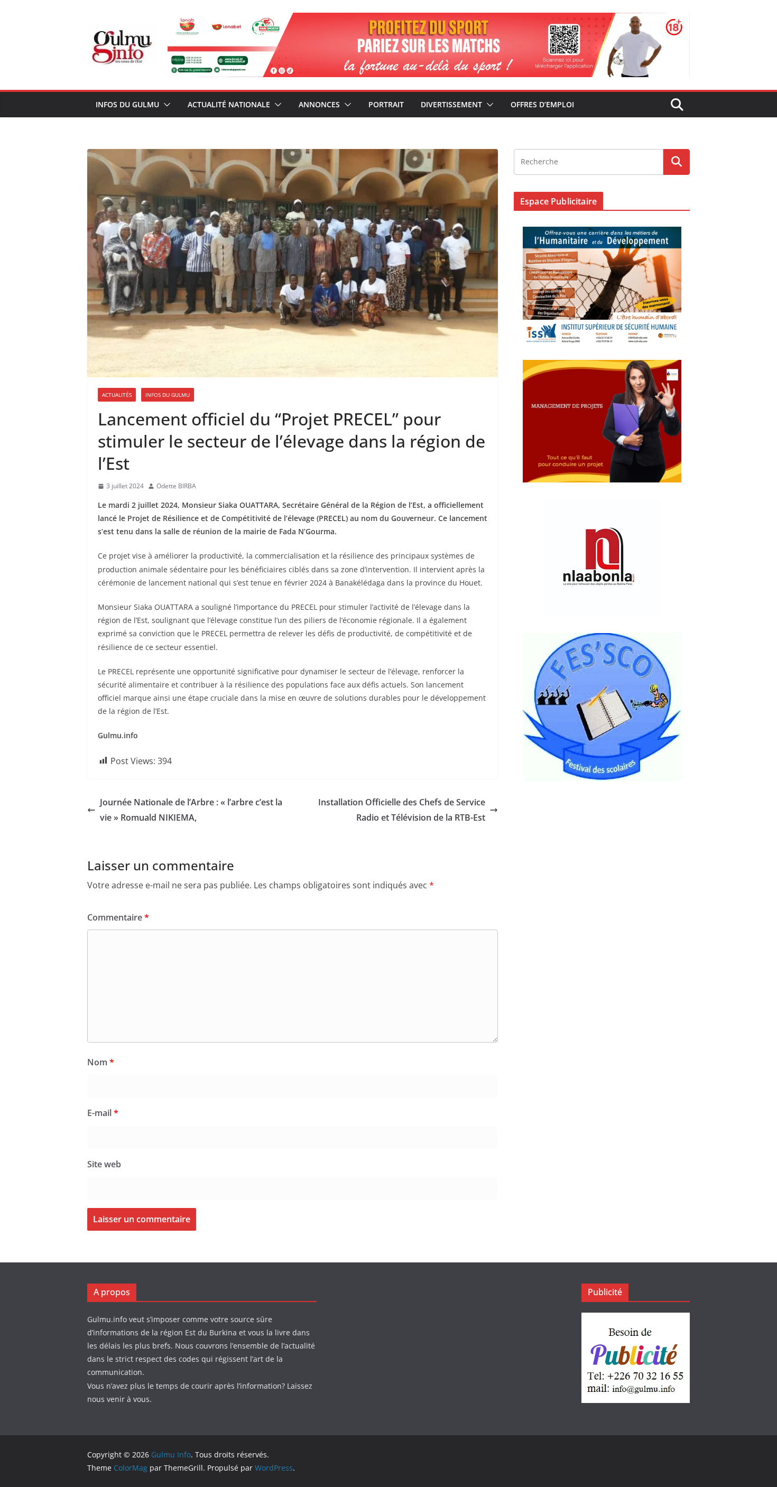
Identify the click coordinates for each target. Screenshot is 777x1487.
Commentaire (118, 917)
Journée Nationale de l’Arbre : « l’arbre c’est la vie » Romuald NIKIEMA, (191, 809)
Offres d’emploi (542, 104)
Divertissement (451, 104)
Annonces (319, 104)
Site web (104, 1164)
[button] (165, 104)
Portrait (386, 104)
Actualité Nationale (229, 104)
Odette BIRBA (176, 485)
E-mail (102, 1113)
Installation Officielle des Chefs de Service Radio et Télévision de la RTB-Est (401, 809)
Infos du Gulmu (127, 104)
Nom (100, 1062)
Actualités (117, 394)
